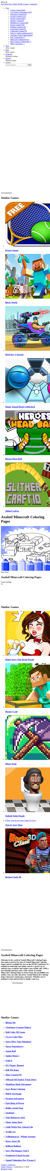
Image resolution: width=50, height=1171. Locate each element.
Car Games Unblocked (21, 12)
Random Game (6, 1169)
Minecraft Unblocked (19, 40)
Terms (3, 1167)
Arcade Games (18, 16)
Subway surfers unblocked (21, 33)
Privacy (9, 1167)
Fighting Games (18, 27)
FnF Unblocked (17, 37)
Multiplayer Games (19, 23)
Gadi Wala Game (18, 29)
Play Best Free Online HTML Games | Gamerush (19, 4)
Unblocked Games (18, 31)
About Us (11, 1165)
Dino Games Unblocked (20, 42)
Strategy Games (17, 21)
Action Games (18, 10)
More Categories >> (17, 44)
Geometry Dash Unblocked (21, 35)
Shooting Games (18, 14)
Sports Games (17, 25)
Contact (4, 1165)
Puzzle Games (18, 19)
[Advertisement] (25, 95)
